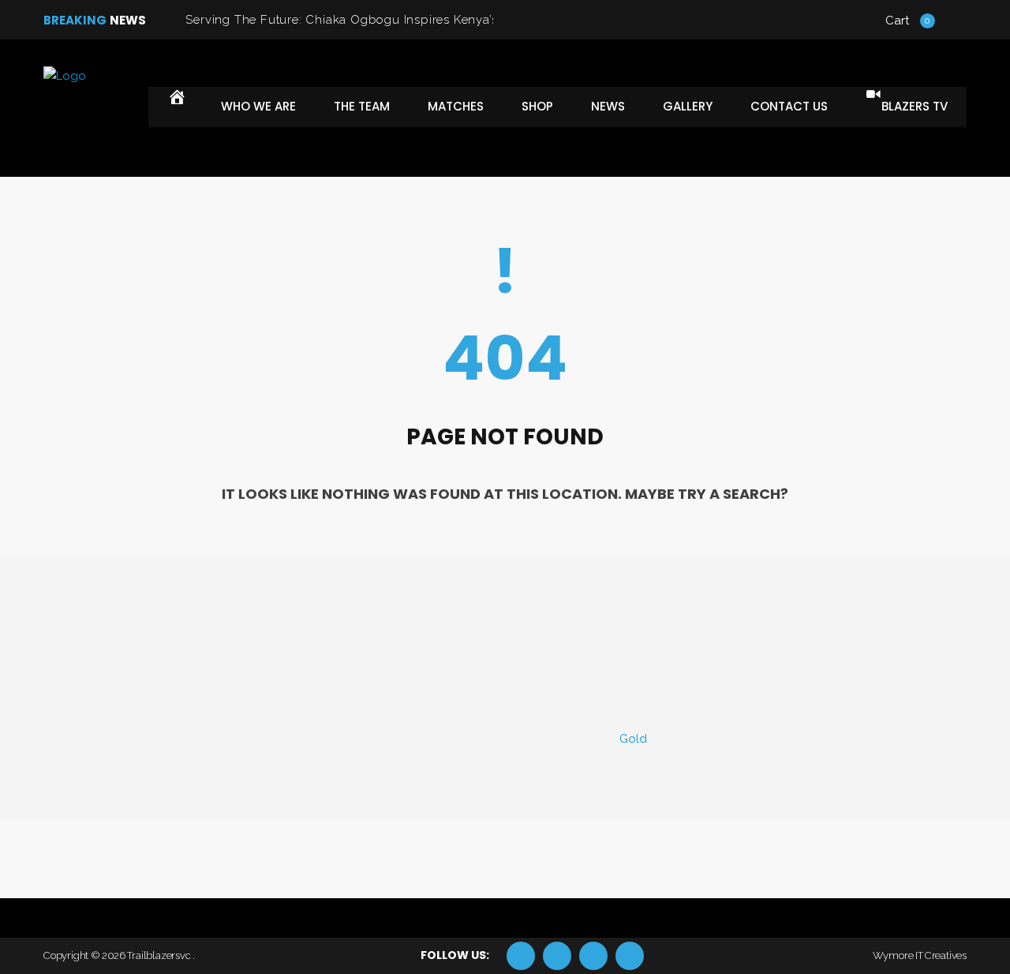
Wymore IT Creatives (920, 955)
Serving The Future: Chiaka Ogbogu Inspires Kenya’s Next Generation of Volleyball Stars (446, 20)
